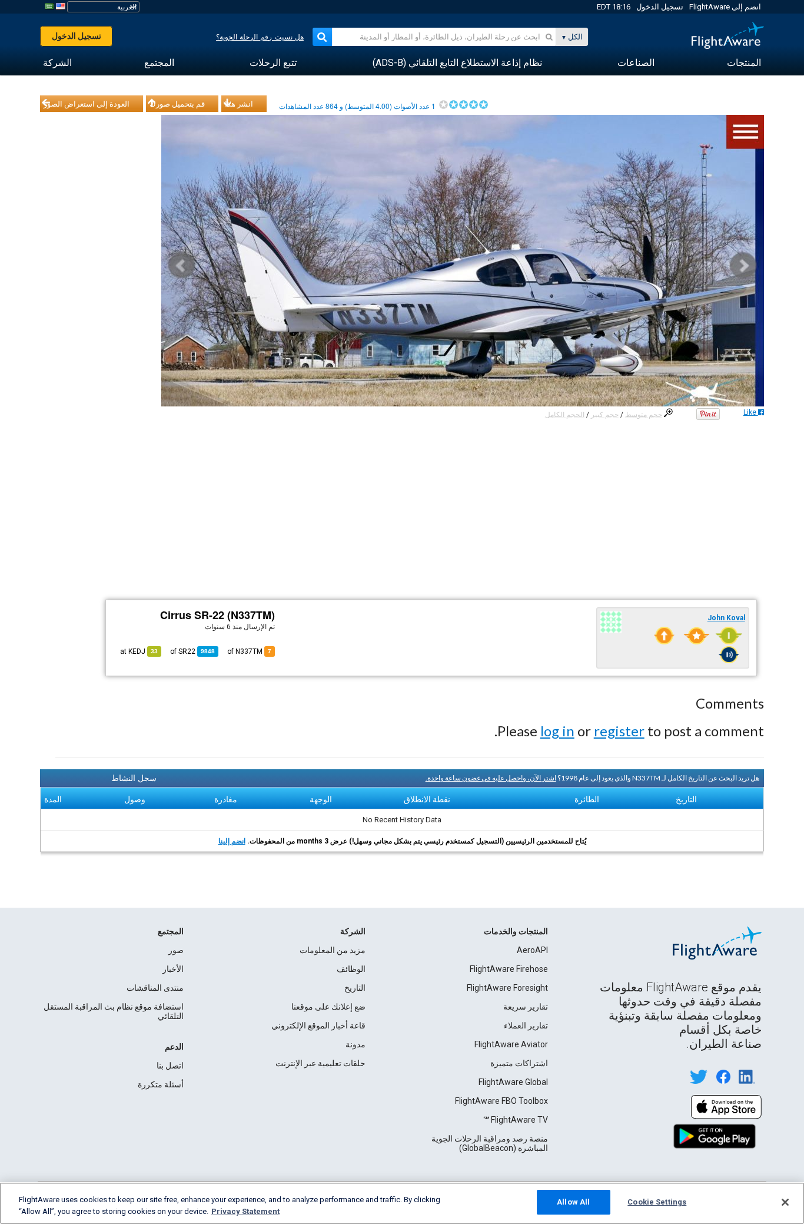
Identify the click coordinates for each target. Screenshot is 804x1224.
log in (557, 730)
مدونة (355, 1044)
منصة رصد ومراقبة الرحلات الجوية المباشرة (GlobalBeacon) (489, 1143)
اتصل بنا (170, 1065)
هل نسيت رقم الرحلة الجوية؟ (260, 37)
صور (176, 950)
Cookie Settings (656, 1201)
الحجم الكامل (564, 415)
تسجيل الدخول (659, 6)
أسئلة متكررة (161, 1084)
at (139, 651)
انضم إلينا (231, 841)
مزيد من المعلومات (333, 950)
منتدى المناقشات (155, 988)
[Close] (785, 1202)
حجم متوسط (643, 415)
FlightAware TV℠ (515, 1119)
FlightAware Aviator (511, 1044)
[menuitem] (744, 63)
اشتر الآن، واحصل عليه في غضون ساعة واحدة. (491, 777)
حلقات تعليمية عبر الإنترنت (320, 1063)
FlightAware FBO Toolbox (501, 1101)
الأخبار (173, 969)
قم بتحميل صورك (177, 103)
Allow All (573, 1201)
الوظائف (351, 969)
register (619, 730)
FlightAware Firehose (509, 969)
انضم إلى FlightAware (725, 6)
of (192, 651)
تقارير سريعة (525, 1006)
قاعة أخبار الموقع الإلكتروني (318, 1025)
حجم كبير (605, 415)
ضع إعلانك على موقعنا (328, 1006)
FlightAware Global (513, 1082)
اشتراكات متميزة (519, 1063)
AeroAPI (532, 950)
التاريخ (355, 988)
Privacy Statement (245, 1211)
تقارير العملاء (526, 1025)
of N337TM (249, 651)
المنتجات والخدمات (516, 931)
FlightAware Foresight (507, 988)
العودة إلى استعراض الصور (86, 103)
